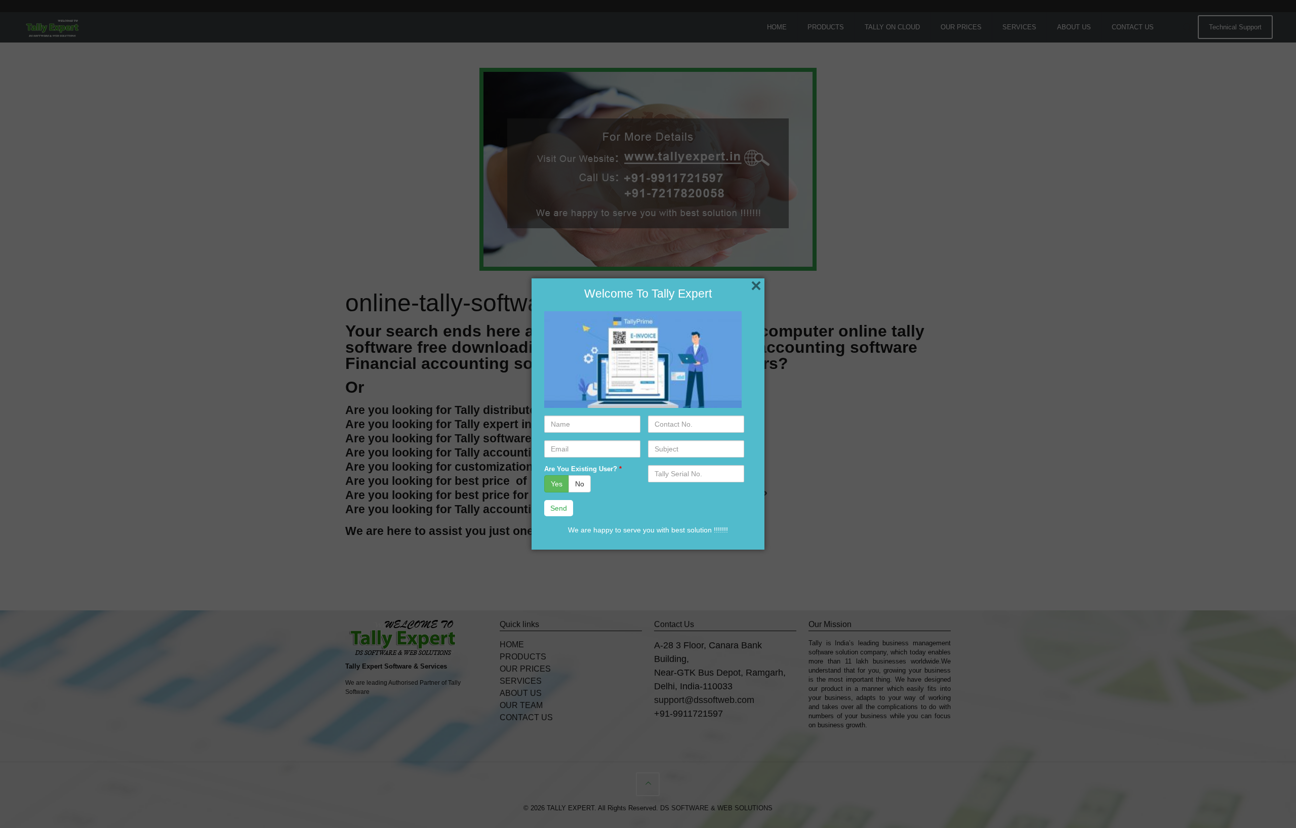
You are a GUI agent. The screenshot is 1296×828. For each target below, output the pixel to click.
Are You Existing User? (583, 469)
